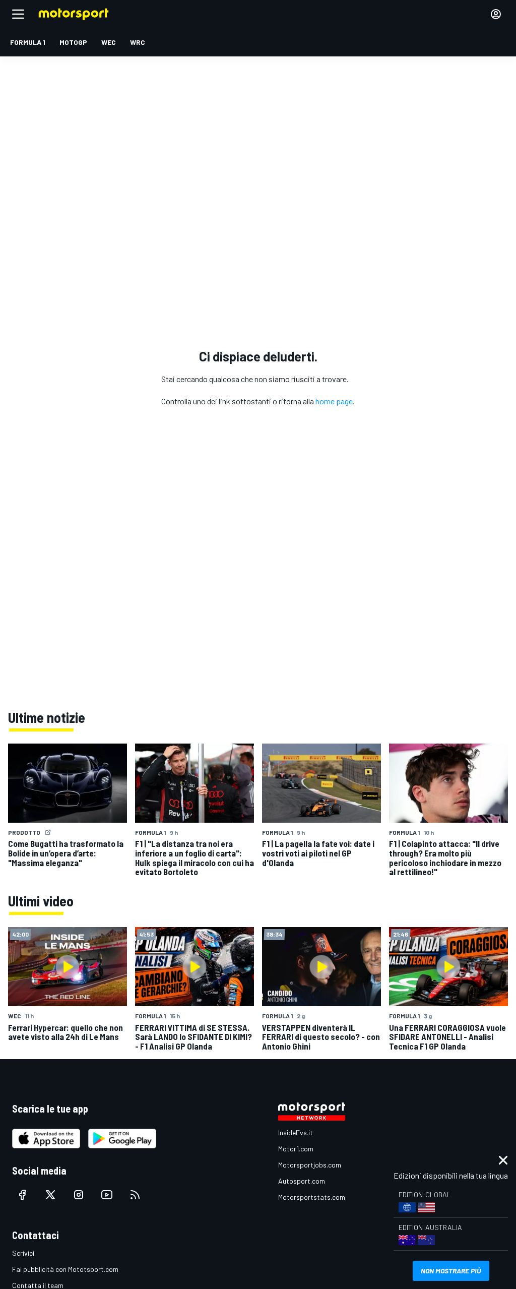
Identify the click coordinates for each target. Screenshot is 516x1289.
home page (334, 401)
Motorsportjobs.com (309, 1164)
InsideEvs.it (295, 1132)
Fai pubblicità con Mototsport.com (65, 1269)
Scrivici (23, 1253)
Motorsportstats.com (311, 1197)
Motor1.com (295, 1148)
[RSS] (135, 1195)
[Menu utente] (496, 14)
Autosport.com (301, 1181)
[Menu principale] (18, 14)
